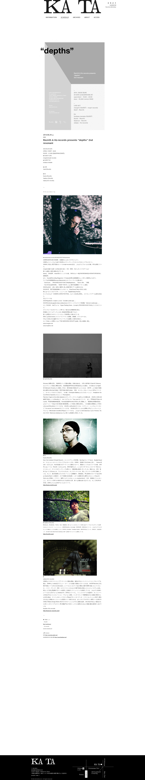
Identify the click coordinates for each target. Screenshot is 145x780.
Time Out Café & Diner (110, 7)
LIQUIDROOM (113, 5)
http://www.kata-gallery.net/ (51, 635)
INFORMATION (51, 17)
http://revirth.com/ (48, 534)
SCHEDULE (65, 17)
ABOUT (87, 17)
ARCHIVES (76, 17)
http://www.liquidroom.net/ (61, 637)
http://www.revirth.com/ (50, 485)
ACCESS (96, 17)
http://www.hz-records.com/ (51, 610)
